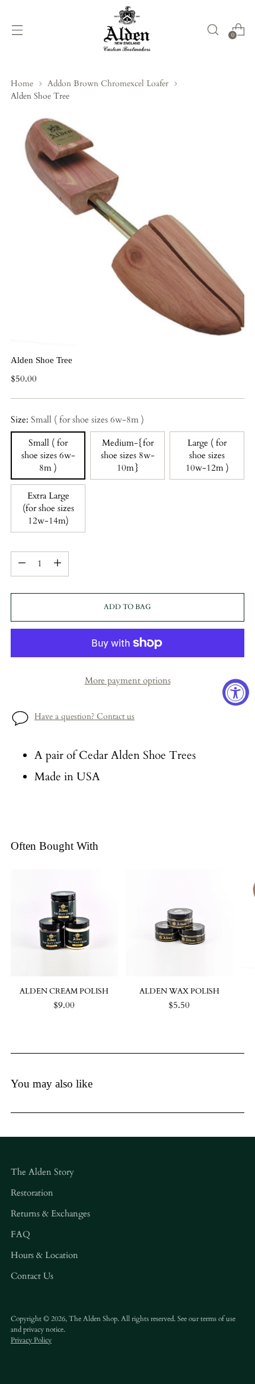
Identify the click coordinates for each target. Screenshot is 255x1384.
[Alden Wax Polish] (179, 923)
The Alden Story (42, 1172)
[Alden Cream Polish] (64, 923)
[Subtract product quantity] (22, 564)
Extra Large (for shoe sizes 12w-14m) (48, 508)
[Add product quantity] (57, 564)
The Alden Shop (93, 1318)
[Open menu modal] (17, 29)
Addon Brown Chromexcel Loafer (107, 83)
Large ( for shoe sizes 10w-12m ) (207, 455)
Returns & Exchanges (50, 1214)
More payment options (128, 680)
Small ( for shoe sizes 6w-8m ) (48, 455)
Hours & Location (44, 1255)
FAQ (20, 1234)
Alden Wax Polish (179, 991)
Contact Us (32, 1276)
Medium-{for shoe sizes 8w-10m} (128, 455)
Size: (77, 420)
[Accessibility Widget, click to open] (235, 692)
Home (22, 83)
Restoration (32, 1193)
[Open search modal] (212, 29)
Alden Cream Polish (64, 991)
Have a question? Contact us (84, 716)
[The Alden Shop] (127, 29)
